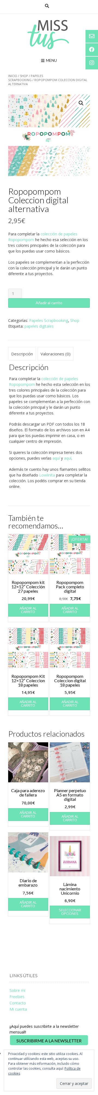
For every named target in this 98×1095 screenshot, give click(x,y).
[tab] (22, 354)
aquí (56, 458)
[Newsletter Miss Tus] (49, 1044)
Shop (24, 76)
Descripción (22, 353)
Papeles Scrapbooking (25, 78)
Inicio (12, 76)
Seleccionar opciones (70, 912)
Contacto (18, 1002)
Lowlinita (47, 475)
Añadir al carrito (49, 302)
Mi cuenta (18, 1009)
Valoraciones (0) (56, 353)
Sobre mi (17, 990)
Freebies (17, 996)
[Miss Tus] (49, 34)
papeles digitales (39, 326)
